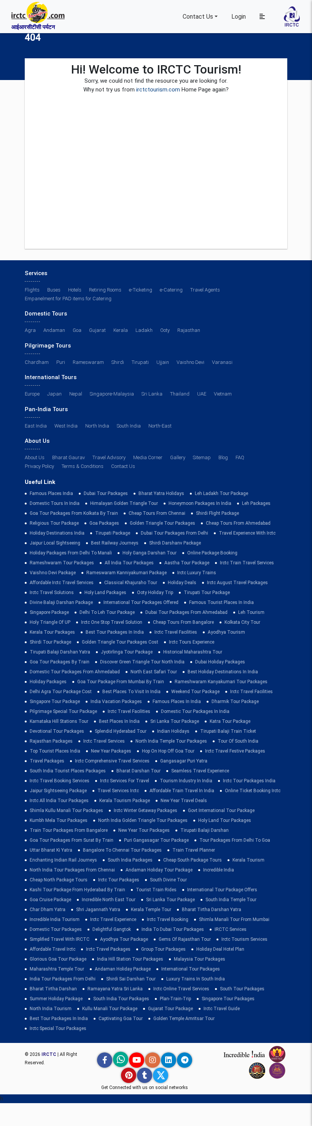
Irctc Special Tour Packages (58, 1028)
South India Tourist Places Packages (68, 771)
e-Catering (171, 290)
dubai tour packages (106, 493)
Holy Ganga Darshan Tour (150, 553)
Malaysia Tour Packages (199, 959)
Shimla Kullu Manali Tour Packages (66, 810)
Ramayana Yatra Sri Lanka (115, 988)
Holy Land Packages (105, 592)
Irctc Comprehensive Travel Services (112, 761)
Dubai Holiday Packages (220, 662)
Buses (53, 290)
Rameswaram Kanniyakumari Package (126, 572)
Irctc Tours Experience (191, 642)
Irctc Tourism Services (244, 939)
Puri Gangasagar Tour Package (156, 840)
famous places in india (177, 701)
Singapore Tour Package (55, 701)
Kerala (120, 330)
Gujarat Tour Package (170, 1008)
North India (97, 426)
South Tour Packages (242, 988)
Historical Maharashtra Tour (192, 652)
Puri (60, 362)
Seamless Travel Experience (200, 771)
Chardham (37, 362)
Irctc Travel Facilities (175, 632)
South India (129, 426)
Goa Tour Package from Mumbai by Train (120, 681)
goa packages (104, 523)
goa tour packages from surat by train (71, 840)
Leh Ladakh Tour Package (221, 493)
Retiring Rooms (105, 290)
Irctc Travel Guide (222, 1008)
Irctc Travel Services (104, 741)
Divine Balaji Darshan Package (61, 602)
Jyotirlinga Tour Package (127, 652)
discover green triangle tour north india (142, 662)
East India (36, 426)
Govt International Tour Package (221, 810)
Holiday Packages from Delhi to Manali (71, 553)
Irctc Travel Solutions (52, 592)
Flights (32, 290)
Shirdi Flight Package (217, 513)
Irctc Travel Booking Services (59, 780)
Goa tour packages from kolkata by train (74, 513)
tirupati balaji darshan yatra (60, 652)
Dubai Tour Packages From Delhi (174, 533)
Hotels (74, 290)
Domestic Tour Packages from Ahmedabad (75, 671)
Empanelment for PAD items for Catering (68, 298)
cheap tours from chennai (157, 513)
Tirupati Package (112, 533)
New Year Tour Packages (144, 830)
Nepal (75, 394)
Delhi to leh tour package (107, 612)
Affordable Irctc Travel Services (62, 582)
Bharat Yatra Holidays (161, 493)
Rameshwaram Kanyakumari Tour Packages (221, 681)
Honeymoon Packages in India (200, 503)
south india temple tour (230, 899)
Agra (30, 330)
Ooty (165, 330)
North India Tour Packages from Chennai (72, 870)
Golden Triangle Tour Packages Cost (120, 642)
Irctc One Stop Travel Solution (111, 622)
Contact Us (198, 16)
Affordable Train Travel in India (182, 790)
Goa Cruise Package (50, 899)
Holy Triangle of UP (50, 622)
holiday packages (48, 681)
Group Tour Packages (163, 949)
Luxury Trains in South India (195, 979)
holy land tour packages (224, 820)
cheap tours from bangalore (183, 622)
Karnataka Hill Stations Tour (59, 721)
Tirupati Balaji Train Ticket (228, 731)
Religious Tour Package (54, 523)
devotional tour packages (57, 731)
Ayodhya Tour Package (124, 939)
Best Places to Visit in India (131, 691)
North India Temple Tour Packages (171, 741)
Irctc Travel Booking (167, 919)
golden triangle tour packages (162, 523)
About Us (35, 457)
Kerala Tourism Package (124, 800)
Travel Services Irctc (118, 790)
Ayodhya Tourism (226, 632)
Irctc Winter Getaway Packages (145, 810)
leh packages (256, 503)
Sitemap (202, 457)
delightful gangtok (111, 929)
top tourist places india (55, 751)
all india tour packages (129, 562)
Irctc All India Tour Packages (59, 800)
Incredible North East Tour (108, 899)
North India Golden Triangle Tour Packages (143, 820)
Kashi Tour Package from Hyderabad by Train (77, 889)
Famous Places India (51, 493)
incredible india (218, 870)
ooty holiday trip (155, 592)
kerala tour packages (52, 632)
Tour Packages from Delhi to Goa (234, 840)
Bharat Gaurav (68, 457)
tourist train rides (156, 889)
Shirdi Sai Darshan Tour (131, 979)
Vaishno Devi (190, 362)
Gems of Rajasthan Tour (185, 939)
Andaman (54, 330)
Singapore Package (49, 612)
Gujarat (97, 330)
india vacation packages (116, 701)
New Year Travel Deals (184, 800)
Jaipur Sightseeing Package (58, 790)
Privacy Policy (39, 466)
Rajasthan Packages (51, 741)
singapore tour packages (228, 998)
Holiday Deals (182, 582)
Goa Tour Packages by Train (59, 662)
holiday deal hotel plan (220, 949)
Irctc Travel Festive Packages (235, 751)
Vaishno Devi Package (53, 572)
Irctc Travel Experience (113, 919)
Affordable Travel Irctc (52, 949)
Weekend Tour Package (195, 691)
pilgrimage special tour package (63, 711)
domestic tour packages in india (195, 711)
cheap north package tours (59, 880)
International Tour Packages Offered (140, 602)
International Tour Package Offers (222, 889)
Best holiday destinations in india (223, 671)
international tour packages (190, 969)
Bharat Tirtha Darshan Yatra (211, 909)
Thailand (179, 394)
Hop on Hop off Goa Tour (168, 751)
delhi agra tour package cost (61, 691)
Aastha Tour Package (186, 562)
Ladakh (144, 330)
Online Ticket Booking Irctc (252, 790)
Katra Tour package (230, 721)
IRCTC (48, 1054)
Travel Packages (47, 761)
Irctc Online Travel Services (181, 988)
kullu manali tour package (109, 1008)
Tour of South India (238, 741)
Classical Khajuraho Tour (130, 582)
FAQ (240, 457)
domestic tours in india (55, 503)
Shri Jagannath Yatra (98, 909)
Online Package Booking (212, 553)
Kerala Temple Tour (151, 909)
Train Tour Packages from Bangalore (69, 830)
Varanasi (222, 362)
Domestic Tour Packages (56, 929)
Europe (32, 394)
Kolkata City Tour (242, 622)
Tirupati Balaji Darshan (204, 830)
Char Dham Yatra (47, 909)
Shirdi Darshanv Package (175, 543)
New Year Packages (111, 751)
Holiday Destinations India (57, 533)
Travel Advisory (109, 457)
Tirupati (140, 362)
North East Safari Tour (154, 671)
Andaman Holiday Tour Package (159, 870)
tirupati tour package (207, 592)
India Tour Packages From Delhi (63, 979)
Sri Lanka (152, 394)
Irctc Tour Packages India (249, 780)
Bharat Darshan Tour (138, 771)
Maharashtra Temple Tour (57, 969)
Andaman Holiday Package (123, 969)
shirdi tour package (50, 642)
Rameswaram (88, 362)
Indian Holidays (173, 731)
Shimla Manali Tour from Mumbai (234, 919)
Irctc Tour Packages (118, 880)
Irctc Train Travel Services (247, 562)
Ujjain (162, 362)
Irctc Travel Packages (108, 949)
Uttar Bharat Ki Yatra (51, 850)
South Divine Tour (168, 880)
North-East (160, 426)
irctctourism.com (158, 89)
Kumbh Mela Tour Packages (59, 820)
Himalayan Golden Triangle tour (124, 503)
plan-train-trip (175, 998)
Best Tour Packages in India (115, 632)
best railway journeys (114, 543)
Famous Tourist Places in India (221, 602)
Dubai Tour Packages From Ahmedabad (186, 612)
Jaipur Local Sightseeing (55, 543)
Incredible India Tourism (55, 919)
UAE (201, 394)
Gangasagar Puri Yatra (183, 761)
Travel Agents (205, 290)
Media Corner (147, 457)
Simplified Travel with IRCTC (59, 939)
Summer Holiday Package (56, 998)
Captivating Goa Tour (121, 1018)
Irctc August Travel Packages (237, 582)
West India (66, 426)
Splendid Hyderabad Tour (120, 731)
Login (238, 16)
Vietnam (223, 394)
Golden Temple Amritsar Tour (184, 1018)
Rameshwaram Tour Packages (62, 562)
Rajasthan (188, 330)
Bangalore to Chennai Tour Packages (122, 850)
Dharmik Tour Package (235, 701)
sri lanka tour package (174, 721)
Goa (77, 330)
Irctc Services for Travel (124, 780)
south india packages (130, 860)
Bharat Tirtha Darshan (53, 988)
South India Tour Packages (121, 998)
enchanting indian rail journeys (63, 860)
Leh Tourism (251, 612)
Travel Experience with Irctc (247, 533)
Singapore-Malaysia (112, 394)
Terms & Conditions (82, 466)
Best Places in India (119, 721)
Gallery (177, 457)
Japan (54, 394)
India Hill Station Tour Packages (130, 959)
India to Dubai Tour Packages (173, 929)
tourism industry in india (186, 780)
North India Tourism (51, 1008)
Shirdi (117, 362)
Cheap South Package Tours (192, 860)
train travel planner (193, 850)
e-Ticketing (140, 290)
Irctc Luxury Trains (196, 572)
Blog (223, 457)
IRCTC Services (231, 929)
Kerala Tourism (248, 860)
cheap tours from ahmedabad (238, 523)
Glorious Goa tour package (58, 959)
